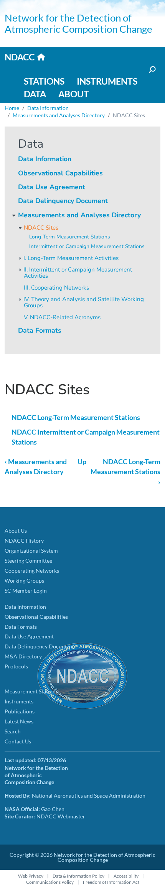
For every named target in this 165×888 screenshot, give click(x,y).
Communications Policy (50, 882)
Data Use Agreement (51, 187)
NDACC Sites (41, 228)
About (73, 93)
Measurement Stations (31, 691)
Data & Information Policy (78, 876)
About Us (16, 530)
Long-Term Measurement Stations (69, 236)
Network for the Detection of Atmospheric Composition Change (78, 23)
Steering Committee (28, 560)
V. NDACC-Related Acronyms (62, 317)
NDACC (20, 57)
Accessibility (126, 876)
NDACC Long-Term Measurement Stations (76, 417)
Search (13, 731)
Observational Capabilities (60, 173)
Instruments (107, 81)
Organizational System (31, 550)
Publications (20, 711)
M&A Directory (23, 656)
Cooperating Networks (32, 570)
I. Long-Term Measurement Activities (71, 258)
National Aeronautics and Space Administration (88, 795)
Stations (44, 81)
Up (82, 462)
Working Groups (24, 580)
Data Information (48, 108)
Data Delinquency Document (63, 200)
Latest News (19, 721)
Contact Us (18, 741)
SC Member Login (26, 590)
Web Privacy (30, 876)
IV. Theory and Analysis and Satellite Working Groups (83, 302)
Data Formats (39, 330)
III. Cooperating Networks (56, 288)
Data (35, 93)
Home (12, 108)
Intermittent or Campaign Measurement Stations (87, 246)
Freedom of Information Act (111, 882)
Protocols (16, 666)
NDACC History (24, 540)
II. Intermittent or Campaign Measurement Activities (77, 273)
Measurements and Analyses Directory (59, 115)
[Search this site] (151, 69)
